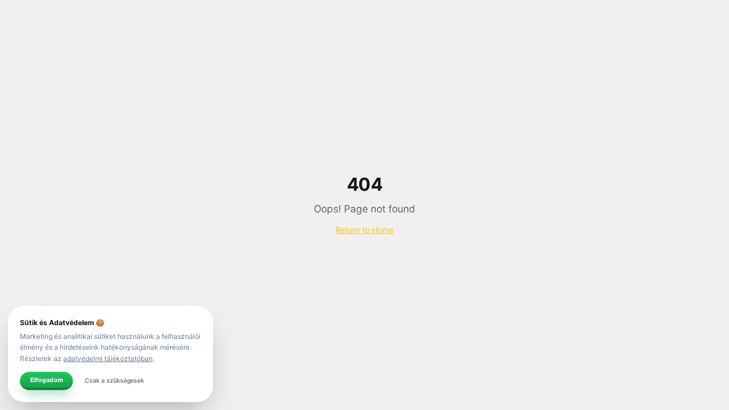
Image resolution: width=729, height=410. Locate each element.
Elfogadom (46, 379)
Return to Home (364, 230)
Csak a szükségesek (114, 380)
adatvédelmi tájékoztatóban (108, 358)
